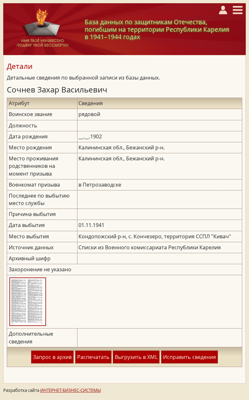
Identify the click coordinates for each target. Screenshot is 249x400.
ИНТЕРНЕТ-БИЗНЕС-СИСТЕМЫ (70, 390)
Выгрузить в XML (136, 357)
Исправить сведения (189, 357)
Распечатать (93, 357)
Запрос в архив (52, 357)
